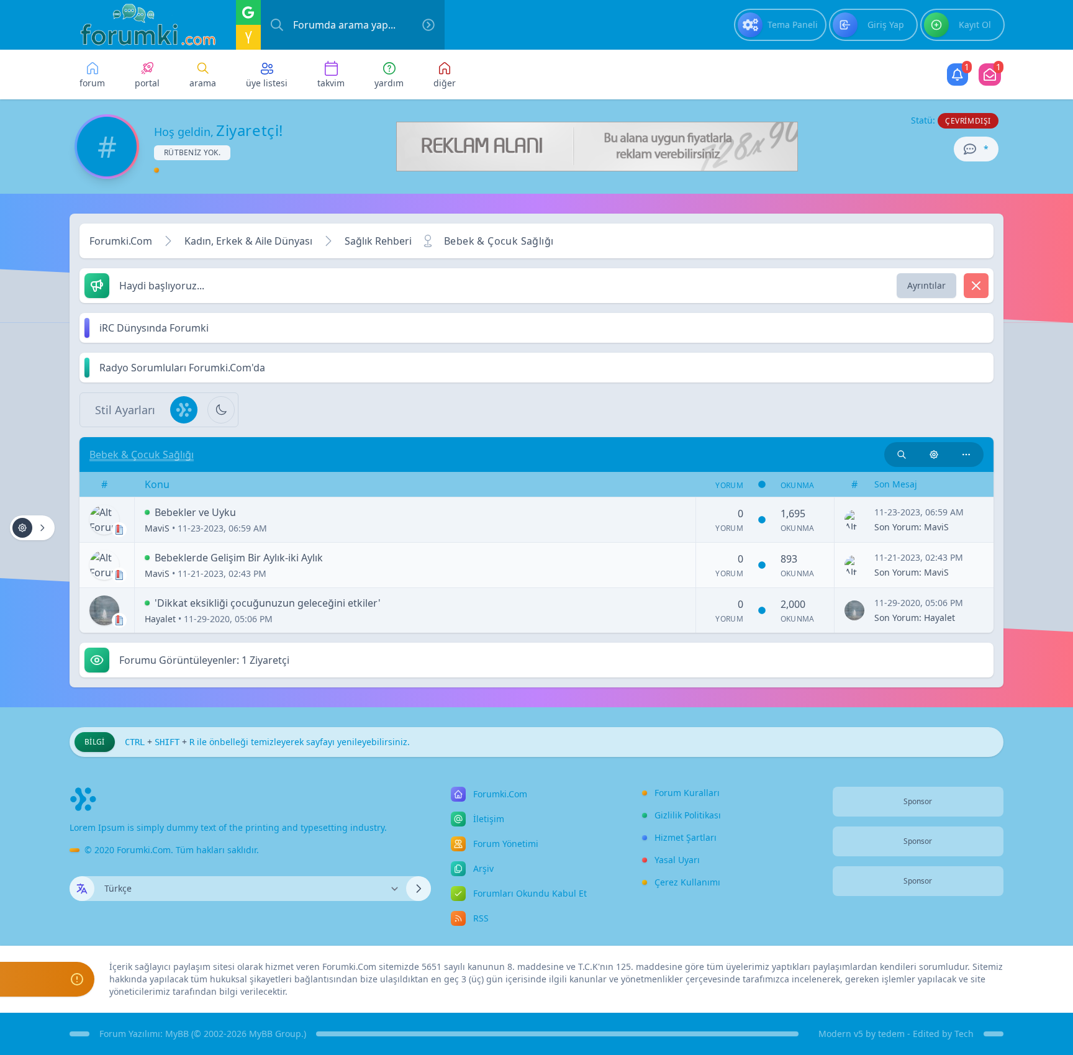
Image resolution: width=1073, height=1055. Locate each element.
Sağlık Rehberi (378, 241)
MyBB (177, 1033)
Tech (964, 1033)
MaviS (157, 528)
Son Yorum (896, 527)
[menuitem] (780, 25)
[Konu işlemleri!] (934, 454)
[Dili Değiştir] (418, 888)
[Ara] (428, 25)
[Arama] (277, 25)
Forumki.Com (120, 241)
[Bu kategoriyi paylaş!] (966, 454)
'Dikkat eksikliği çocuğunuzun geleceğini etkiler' (268, 603)
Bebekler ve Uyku (195, 512)
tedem (891, 1033)
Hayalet (160, 619)
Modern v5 (840, 1033)
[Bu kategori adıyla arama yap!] (902, 454)
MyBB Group (275, 1033)
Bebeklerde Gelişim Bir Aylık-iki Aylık (239, 557)
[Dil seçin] (82, 888)
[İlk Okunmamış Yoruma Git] (147, 512)
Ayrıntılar (926, 285)
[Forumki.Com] (143, 25)
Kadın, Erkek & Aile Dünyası (248, 241)
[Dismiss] (976, 285)
